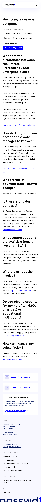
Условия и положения (11, 456)
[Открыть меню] (36, 5)
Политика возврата (10, 460)
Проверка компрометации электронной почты (18, 481)
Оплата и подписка (13, 48)
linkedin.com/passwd (20, 387)
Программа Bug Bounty (15, 411)
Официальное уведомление (13, 471)
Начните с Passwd (12, 33)
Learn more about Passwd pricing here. (20, 125)
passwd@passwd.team (12, 230)
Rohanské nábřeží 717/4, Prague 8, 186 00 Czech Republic (12, 426)
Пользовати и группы (22, 38)
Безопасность (29, 33)
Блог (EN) (6, 492)
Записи (7, 38)
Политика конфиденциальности (15, 464)
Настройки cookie (10, 467)
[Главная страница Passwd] (9, 5)
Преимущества (10, 43)
